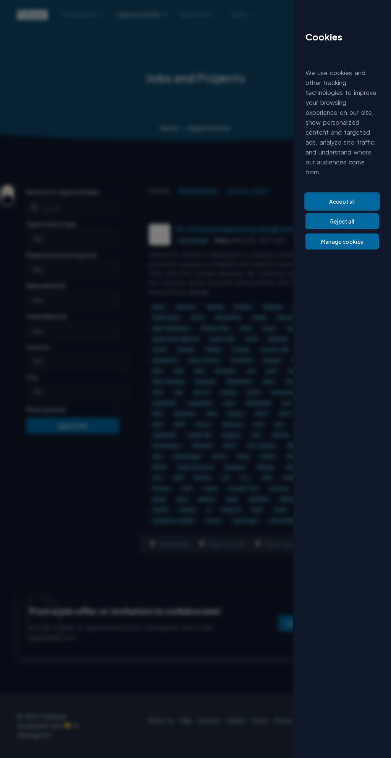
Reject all (342, 221)
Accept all (342, 201)
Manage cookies (342, 241)
